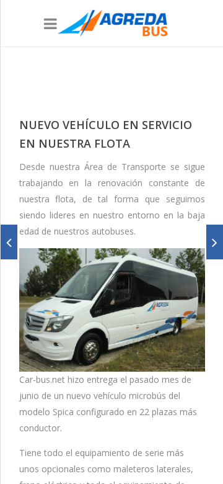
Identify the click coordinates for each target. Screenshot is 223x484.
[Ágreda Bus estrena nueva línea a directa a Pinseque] (9, 242)
